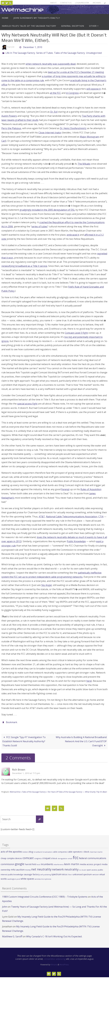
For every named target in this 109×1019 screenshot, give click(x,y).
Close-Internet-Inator (49, 131)
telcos (64, 872)
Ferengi (65, 488)
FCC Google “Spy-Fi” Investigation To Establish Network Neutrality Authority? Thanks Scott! (24, 739)
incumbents (47, 862)
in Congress (72, 92)
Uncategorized (94, 52)
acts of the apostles (11, 850)
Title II (70, 873)
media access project (90, 862)
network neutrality (65, 868)
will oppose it (93, 88)
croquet (46, 856)
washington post (13, 877)
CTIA (100, 515)
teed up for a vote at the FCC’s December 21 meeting (76, 71)
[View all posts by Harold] (16, 47)
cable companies (60, 850)
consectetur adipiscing (54, 957)
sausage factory (32, 872)
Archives (97, 3)
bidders (25, 850)
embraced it (73, 233)
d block (54, 857)
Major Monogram (89, 135)
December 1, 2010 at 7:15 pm (26, 771)
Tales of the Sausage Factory (69, 52)
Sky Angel (46, 584)
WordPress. (64, 963)
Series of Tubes (44, 52)
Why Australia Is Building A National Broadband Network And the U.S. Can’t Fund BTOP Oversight (81, 739)
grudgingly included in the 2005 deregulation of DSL (47, 209)
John (4, 905)
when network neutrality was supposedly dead (51, 63)
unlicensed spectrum (82, 872)
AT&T (42, 515)
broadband (38, 850)
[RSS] (10, 3)
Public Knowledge (76, 540)
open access (92, 868)
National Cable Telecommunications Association (71, 515)
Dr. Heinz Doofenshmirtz (73, 127)
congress (38, 857)
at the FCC (55, 92)
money (28, 868)
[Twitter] (6, 3)
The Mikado (84, 163)
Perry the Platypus (11, 127)
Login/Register (82, 3)
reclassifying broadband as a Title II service (24, 265)
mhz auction (18, 868)
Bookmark (11, 721)
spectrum (56, 872)
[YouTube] (3, 3)
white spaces (27, 877)
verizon (95, 873)
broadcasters (47, 850)
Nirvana (54, 963)
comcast (28, 856)
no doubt (82, 868)
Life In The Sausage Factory (20, 52)
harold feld (30, 862)
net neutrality (41, 868)
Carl (3, 140)
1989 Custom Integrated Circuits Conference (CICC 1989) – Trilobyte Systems (44, 895)
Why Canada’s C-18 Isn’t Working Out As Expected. (54, 934)
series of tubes (39, 225)
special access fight (27, 403)
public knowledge (15, 873)
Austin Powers (9, 115)
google (19, 862)
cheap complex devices (11, 856)
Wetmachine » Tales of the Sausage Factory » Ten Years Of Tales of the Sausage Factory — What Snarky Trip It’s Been (58, 790)
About (53, 3)
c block (86, 850)
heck (38, 863)
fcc (75, 856)
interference (59, 863)
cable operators (75, 850)
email (70, 857)
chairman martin (96, 850)
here (88, 680)
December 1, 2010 (32, 46)
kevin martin (71, 862)
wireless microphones (43, 877)
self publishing (45, 873)
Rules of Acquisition (90, 488)
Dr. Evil (53, 111)
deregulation (62, 857)
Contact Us (65, 3)
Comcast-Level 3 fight (76, 332)
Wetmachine (22, 10)
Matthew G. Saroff (12, 934)
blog (31, 850)
